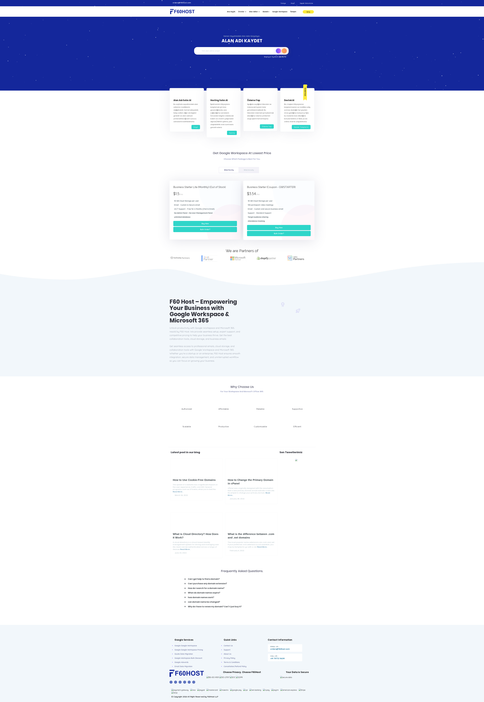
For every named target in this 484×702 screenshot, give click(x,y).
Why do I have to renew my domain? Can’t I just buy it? (215, 606)
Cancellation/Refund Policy (235, 666)
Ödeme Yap (267, 126)
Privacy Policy (229, 658)
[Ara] (284, 50)
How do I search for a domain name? (206, 588)
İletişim (293, 12)
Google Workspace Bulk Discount (188, 658)
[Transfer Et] (278, 50)
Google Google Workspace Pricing (189, 650)
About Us (227, 654)
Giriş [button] (308, 12)
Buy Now (205, 223)
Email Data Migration (183, 666)
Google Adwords (181, 662)
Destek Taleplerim (301, 127)
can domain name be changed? (204, 602)
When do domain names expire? (204, 592)
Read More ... (178, 492)
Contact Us (228, 646)
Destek (265, 12)
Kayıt (196, 127)
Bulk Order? (205, 229)
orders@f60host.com (182, 3)
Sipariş (232, 133)
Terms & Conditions (232, 662)
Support (227, 650)
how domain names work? (201, 597)
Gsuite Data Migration (184, 654)
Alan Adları (253, 12)
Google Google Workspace (186, 646)
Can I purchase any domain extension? (207, 583)
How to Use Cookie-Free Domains (194, 479)
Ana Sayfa (231, 12)
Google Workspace (279, 12)
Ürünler (241, 12)
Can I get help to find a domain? (204, 579)
